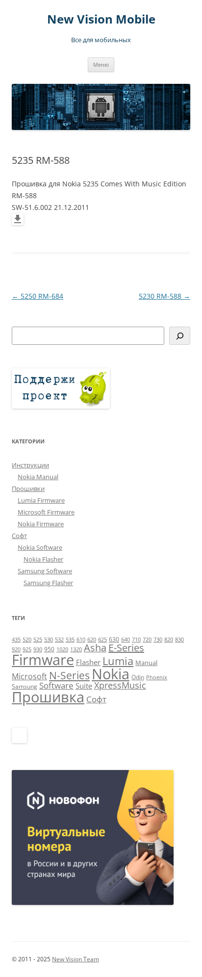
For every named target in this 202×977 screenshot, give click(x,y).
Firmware (43, 659)
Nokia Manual (38, 476)
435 (16, 639)
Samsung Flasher (48, 582)
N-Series (69, 675)
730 (157, 639)
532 (59, 639)
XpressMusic (120, 685)
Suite (84, 686)
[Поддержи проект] (61, 406)
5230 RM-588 (164, 296)
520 (27, 639)
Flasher (88, 662)
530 (48, 639)
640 (125, 639)
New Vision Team (75, 959)
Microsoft (29, 676)
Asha (95, 647)
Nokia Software (40, 547)
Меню (101, 64)
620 (91, 639)
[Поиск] (179, 336)
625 (102, 639)
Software (56, 685)
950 (49, 649)
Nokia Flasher (43, 559)
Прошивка (48, 697)
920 (16, 649)
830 (179, 639)
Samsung (24, 686)
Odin (137, 677)
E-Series (126, 647)
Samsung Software (45, 570)
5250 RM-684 (37, 296)
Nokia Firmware (41, 523)
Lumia (117, 661)
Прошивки (28, 488)
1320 (76, 649)
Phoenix (156, 677)
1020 (62, 649)
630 (114, 639)
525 (37, 639)
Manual (146, 662)
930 (37, 649)
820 (168, 639)
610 (80, 639)
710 (136, 639)
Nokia (110, 674)
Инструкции (30, 465)
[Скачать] (18, 222)
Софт (19, 535)
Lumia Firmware (41, 500)
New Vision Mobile (101, 19)
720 (147, 639)
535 (70, 639)
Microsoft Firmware (46, 512)
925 (27, 649)
